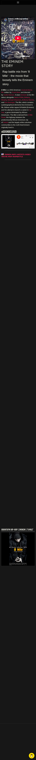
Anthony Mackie (28, 100)
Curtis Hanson (9, 95)
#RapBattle (17, 157)
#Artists (20, 154)
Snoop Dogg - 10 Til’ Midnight (16, 302)
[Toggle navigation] (18, 2)
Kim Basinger (10, 102)
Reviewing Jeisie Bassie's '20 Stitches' (16, 472)
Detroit (5, 122)
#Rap (10, 157)
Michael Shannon (14, 100)
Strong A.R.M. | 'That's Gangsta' (17, 184)
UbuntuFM (23, 754)
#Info (14, 154)
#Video (28, 154)
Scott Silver (16, 92)
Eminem (24, 95)
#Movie (4, 157)
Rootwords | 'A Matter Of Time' (12, 373)
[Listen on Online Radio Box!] (33, 614)
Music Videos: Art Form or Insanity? (14, 417)
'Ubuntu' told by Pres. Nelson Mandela (17, 243)
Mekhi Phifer (19, 97)
